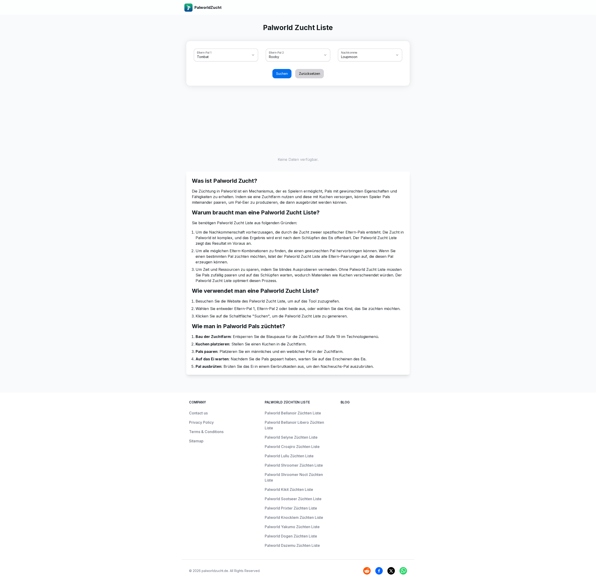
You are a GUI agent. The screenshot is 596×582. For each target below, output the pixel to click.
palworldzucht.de (215, 571)
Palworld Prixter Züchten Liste (291, 508)
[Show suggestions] (253, 55)
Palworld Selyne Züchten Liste (291, 437)
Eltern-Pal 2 (276, 52)
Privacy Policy (201, 422)
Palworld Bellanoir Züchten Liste (293, 413)
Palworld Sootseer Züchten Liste (293, 498)
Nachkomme (349, 52)
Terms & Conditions (206, 431)
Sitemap (196, 441)
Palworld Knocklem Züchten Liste (294, 517)
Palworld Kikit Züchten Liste (289, 489)
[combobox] (219, 57)
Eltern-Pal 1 (204, 52)
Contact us (198, 413)
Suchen (282, 74)
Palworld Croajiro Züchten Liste (292, 446)
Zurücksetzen (309, 74)
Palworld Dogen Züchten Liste (291, 536)
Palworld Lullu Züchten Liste (289, 456)
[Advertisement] (298, 120)
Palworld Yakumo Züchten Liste (292, 526)
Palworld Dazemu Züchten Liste (292, 545)
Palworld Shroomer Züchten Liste (294, 465)
